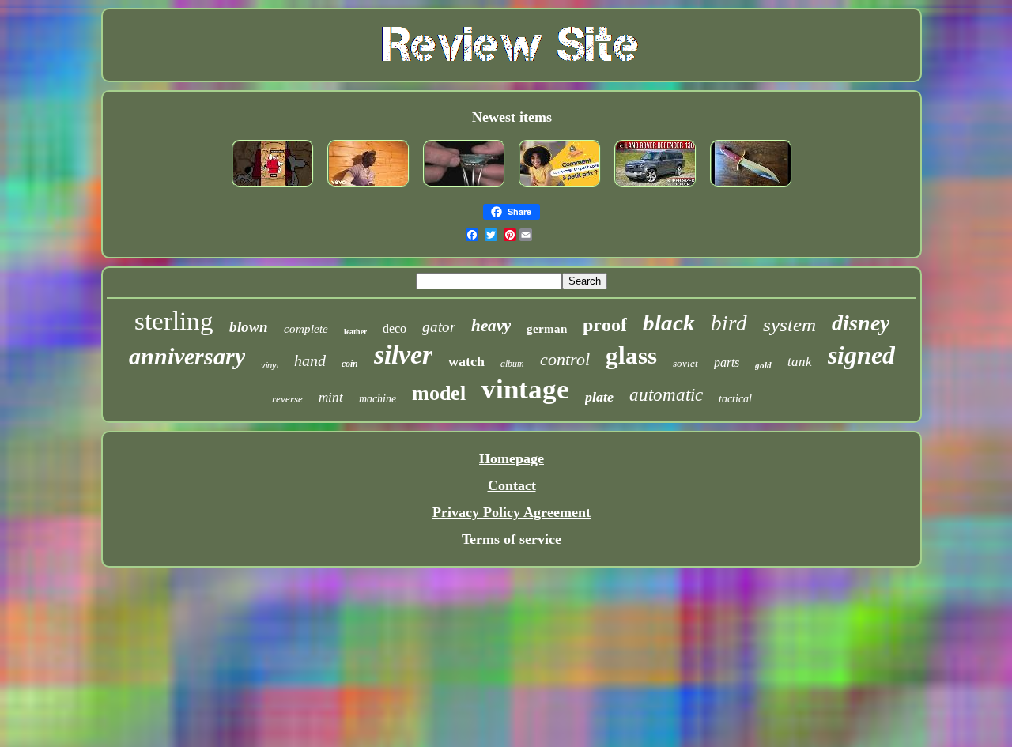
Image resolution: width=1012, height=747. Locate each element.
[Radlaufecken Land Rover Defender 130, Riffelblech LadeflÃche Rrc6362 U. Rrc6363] (655, 187)
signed (861, 355)
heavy (491, 325)
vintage (525, 389)
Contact (512, 485)
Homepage (511, 458)
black (669, 322)
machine (377, 399)
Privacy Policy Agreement (511, 512)
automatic (666, 395)
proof (605, 325)
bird (729, 323)
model (439, 393)
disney (860, 323)
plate (599, 397)
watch (466, 361)
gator (438, 327)
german (547, 329)
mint (331, 397)
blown (248, 327)
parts (726, 362)
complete (306, 329)
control (565, 359)
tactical (735, 399)
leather (355, 331)
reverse (287, 399)
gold (763, 365)
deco (394, 328)
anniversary (187, 356)
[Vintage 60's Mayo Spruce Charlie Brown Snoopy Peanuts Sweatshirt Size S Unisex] (273, 187)
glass (631, 355)
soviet (685, 363)
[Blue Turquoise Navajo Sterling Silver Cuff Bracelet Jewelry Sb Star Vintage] (464, 187)
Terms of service (511, 539)
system (789, 324)
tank (799, 361)
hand (310, 360)
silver (403, 354)
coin (350, 363)
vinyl (269, 365)
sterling (173, 321)
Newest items (512, 117)
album (512, 363)
